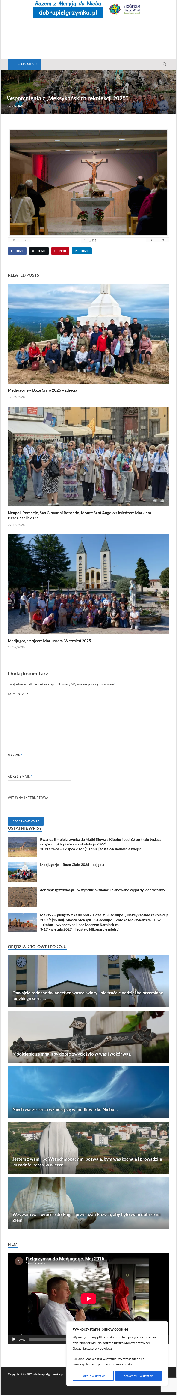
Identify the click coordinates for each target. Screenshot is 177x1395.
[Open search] (164, 64)
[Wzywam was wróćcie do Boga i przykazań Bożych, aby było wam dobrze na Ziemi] (88, 1203)
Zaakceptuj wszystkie (138, 1376)
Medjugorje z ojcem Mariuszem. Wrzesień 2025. (50, 640)
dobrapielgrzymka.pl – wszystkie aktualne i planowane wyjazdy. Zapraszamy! (103, 889)
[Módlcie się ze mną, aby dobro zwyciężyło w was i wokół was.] (88, 1037)
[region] (117, 1353)
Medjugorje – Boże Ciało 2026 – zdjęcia (42, 390)
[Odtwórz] (14, 1339)
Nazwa (15, 755)
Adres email (20, 776)
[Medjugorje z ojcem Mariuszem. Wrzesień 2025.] (88, 586)
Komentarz (19, 694)
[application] (88, 1298)
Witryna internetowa (28, 797)
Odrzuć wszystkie (93, 1376)
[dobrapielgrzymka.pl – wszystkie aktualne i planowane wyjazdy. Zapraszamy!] (22, 890)
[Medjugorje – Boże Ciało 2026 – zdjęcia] (88, 335)
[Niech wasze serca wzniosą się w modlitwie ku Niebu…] (88, 1092)
